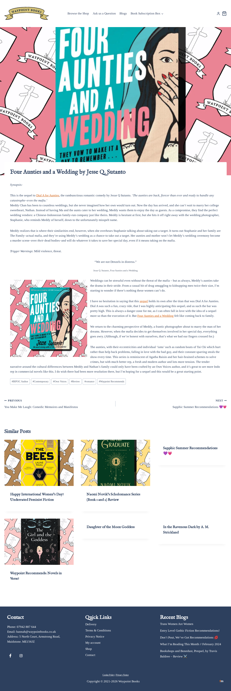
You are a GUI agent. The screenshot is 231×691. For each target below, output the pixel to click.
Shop (88, 648)
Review (75, 381)
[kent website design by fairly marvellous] (221, 681)
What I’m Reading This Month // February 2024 (190, 644)
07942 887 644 (26, 627)
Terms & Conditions (98, 630)
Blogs (123, 13)
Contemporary (41, 381)
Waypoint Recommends (111, 381)
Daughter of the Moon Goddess (111, 527)
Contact (90, 655)
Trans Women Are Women (176, 624)
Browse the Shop (78, 13)
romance (89, 381)
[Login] (218, 13)
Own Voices (59, 381)
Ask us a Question (104, 13)
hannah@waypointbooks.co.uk (36, 631)
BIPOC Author (20, 381)
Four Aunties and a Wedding (155, 316)
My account (93, 642)
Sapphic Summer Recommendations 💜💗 (200, 404)
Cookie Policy (109, 675)
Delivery (91, 624)
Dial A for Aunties (47, 195)
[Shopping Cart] (224, 13)
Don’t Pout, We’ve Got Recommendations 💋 (189, 637)
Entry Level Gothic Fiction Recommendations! (190, 630)
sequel (144, 301)
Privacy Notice (94, 636)
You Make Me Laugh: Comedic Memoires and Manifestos (41, 404)
